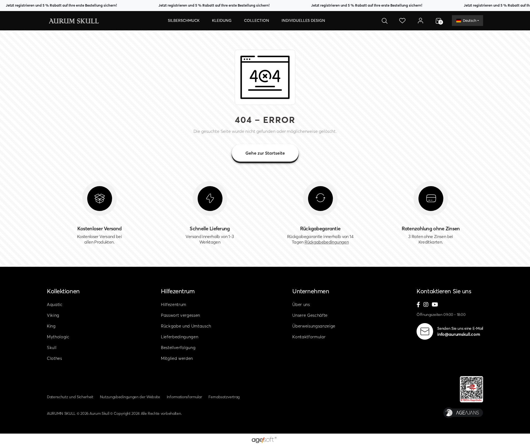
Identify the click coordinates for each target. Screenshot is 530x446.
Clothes (54, 358)
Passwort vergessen (180, 315)
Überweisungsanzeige (313, 326)
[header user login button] (420, 20)
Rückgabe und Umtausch (186, 326)
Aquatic (55, 304)
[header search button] (384, 20)
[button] (184, 20)
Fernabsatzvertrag (224, 396)
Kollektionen (63, 291)
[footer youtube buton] (435, 305)
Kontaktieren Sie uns (444, 291)
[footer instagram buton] (425, 305)
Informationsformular (184, 396)
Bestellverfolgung (178, 347)
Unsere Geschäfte (310, 315)
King (51, 326)
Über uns (301, 304)
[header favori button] (402, 20)
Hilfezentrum (178, 291)
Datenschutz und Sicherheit (70, 396)
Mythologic (58, 336)
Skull (51, 347)
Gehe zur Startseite (265, 153)
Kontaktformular (308, 336)
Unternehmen (310, 291)
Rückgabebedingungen (326, 242)
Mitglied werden (177, 358)
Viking (53, 315)
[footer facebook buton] (418, 305)
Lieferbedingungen (179, 336)
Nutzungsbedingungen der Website (130, 396)
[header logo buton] (73, 20)
